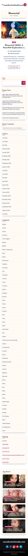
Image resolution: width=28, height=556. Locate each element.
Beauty (4, 242)
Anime (4, 231)
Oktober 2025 (5, 159)
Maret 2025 (5, 185)
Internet (4, 351)
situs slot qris (5, 451)
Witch (3, 430)
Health (4, 336)
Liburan (4, 369)
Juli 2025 (4, 170)
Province (4, 405)
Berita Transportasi (7, 249)
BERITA (4, 246)
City (3, 271)
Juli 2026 (4, 138)
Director (4, 296)
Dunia (3, 304)
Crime (3, 282)
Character (5, 267)
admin (11, 51)
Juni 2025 (5, 174)
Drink (3, 300)
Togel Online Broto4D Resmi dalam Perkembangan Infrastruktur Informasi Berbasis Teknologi (12, 102)
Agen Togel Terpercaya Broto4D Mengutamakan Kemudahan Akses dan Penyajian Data (12, 96)
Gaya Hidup (5, 329)
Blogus (21, 552)
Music (3, 383)
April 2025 (5, 181)
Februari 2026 (6, 148)
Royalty (4, 412)
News (3, 391)
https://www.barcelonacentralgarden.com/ (13, 455)
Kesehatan (5, 358)
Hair (3, 333)
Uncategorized (6, 427)
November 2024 (6, 199)
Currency (4, 286)
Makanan (4, 372)
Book (3, 253)
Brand (4, 257)
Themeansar (14, 554)
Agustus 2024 (6, 210)
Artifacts (4, 235)
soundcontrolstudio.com (14, 5)
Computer (5, 275)
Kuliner (4, 365)
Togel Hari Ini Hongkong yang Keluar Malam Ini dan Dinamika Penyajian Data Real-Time (13, 113)
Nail (3, 387)
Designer (4, 293)
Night (3, 394)
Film (3, 314)
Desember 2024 (6, 196)
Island (4, 354)
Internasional (5, 347)
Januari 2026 (5, 152)
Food (3, 322)
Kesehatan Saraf (6, 362)
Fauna (4, 307)
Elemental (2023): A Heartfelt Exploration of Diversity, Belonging (14, 47)
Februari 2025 (6, 188)
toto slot (4, 440)
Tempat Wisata (6, 423)
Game (3, 325)
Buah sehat (5, 260)
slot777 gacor (5, 458)
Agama (4, 224)
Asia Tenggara (6, 238)
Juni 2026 (5, 141)
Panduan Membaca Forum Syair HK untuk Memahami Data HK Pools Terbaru (13, 108)
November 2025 (6, 156)
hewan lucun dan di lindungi (9, 340)
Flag (3, 318)
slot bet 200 (5, 462)
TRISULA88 (5, 444)
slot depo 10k (5, 448)
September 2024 (6, 206)
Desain (4, 289)
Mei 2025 (4, 177)
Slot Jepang (5, 416)
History (4, 343)
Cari (3, 78)
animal (4, 228)
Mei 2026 (4, 145)
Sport (3, 419)
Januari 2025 (5, 192)
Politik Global (5, 401)
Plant (3, 398)
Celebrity (4, 264)
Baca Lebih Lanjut (14, 67)
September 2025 (6, 163)
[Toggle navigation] (2, 4)
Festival (4, 311)
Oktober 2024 (6, 203)
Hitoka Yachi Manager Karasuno (10, 118)
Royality (4, 409)
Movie (14, 42)
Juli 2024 (4, 214)
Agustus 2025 (6, 167)
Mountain (4, 376)
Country (4, 278)
